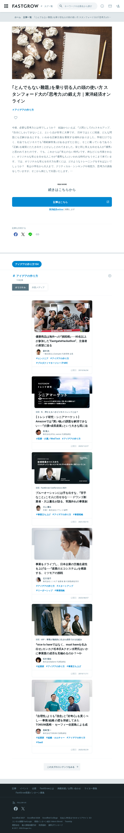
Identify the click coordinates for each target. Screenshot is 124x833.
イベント (24, 788)
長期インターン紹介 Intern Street (48, 821)
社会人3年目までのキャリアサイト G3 (75, 817)
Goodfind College (50, 817)
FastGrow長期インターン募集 (30, 792)
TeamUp (68, 821)
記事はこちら (60, 202)
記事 (14, 788)
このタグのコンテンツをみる (61, 766)
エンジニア (43, 358)
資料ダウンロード (55, 825)
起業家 (41, 666)
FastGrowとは (47, 788)
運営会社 (15, 825)
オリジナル (20, 287)
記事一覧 (27, 17)
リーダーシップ (45, 590)
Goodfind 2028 (33, 817)
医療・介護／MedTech (49, 438)
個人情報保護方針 (29, 825)
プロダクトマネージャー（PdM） (53, 362)
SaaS (40, 742)
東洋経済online (56, 209)
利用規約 (42, 825)
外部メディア (38, 287)
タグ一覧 (48, 6)
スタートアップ (65, 585)
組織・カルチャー (56, 737)
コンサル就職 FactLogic (22, 821)
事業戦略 (79, 514)
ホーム (18, 17)
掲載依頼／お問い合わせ (69, 788)
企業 (34, 788)
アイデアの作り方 (24, 109)
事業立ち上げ (44, 514)
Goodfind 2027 (18, 817)
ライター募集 (90, 788)
